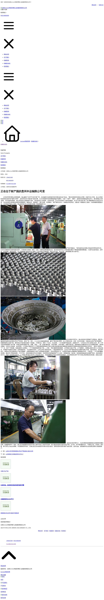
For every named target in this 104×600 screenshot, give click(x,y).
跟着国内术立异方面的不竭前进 (10, 513)
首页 (2, 579)
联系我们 (3, 165)
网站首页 (94, 5)
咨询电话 (3, 591)
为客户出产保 (4, 471)
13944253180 (9, 177)
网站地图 (3, 575)
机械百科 (3, 159)
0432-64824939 (5, 15)
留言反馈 (3, 597)
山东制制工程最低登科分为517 (14, 454)
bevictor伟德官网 (25, 141)
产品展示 (3, 585)
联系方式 (101, 5)
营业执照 (3, 566)
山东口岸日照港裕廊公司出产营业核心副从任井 (19, 451)
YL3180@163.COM (11, 544)
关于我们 (3, 156)
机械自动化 (34, 141)
